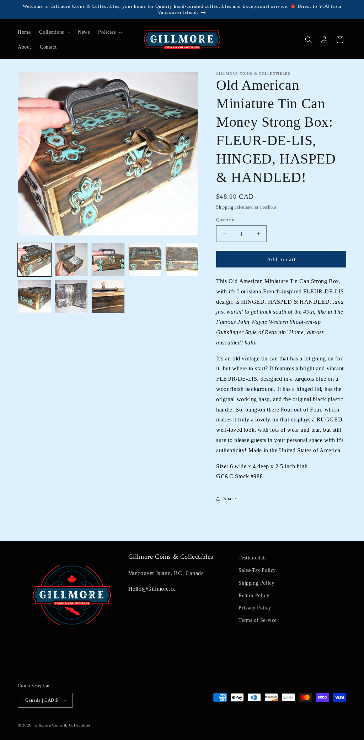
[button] (54, 32)
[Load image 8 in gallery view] (108, 296)
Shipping (225, 207)
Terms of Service (258, 620)
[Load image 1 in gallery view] (34, 259)
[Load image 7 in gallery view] (71, 296)
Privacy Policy (255, 608)
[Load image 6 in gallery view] (34, 296)
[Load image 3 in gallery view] (108, 259)
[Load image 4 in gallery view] (145, 259)
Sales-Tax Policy (257, 570)
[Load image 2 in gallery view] (71, 259)
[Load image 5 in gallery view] (182, 259)
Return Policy (254, 595)
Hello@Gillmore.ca (152, 589)
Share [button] (229, 498)
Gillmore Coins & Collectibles (62, 725)
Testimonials (252, 557)
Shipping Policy (256, 583)
